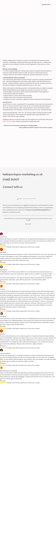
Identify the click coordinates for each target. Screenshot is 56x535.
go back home (46, 4)
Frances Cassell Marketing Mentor (38, 210)
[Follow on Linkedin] (8, 192)
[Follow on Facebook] (3, 192)
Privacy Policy (17, 218)
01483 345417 (11, 179)
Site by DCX (28, 224)
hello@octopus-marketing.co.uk (23, 174)
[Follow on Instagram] (13, 192)
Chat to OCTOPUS (7, 121)
